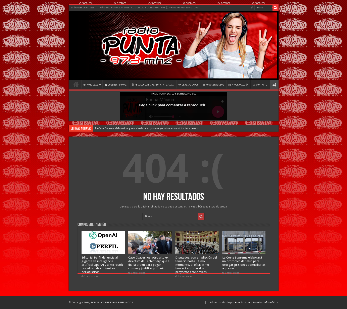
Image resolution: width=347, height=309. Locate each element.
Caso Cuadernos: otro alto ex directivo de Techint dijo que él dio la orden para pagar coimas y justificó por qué (149, 263)
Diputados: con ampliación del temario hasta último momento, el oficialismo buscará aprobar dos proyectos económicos (196, 265)
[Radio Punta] (174, 45)
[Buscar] (275, 8)
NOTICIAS (92, 85)
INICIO (76, 84)
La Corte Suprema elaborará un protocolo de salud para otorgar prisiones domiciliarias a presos (146, 128)
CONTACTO (261, 85)
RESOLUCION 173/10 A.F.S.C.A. (154, 85)
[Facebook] (252, 7)
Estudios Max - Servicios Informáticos (257, 302)
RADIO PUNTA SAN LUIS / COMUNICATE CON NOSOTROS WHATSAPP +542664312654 (151, 7)
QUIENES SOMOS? (118, 85)
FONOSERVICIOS (215, 85)
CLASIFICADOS (190, 85)
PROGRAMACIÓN (240, 85)
